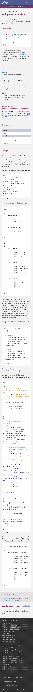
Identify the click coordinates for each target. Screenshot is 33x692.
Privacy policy (21, 690)
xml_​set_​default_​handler (9, 648)
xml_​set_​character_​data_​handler (12, 646)
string (7, 39)
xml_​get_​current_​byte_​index (10, 625)
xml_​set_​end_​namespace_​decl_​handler (13, 652)
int (6, 45)
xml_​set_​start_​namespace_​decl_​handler (14, 660)
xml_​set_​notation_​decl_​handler (11, 656)
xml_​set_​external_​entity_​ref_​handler (13, 654)
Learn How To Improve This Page (12, 598)
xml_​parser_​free (7, 666)
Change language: (13, 11)
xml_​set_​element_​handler (10, 650)
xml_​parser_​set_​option (9, 644)
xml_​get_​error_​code (8, 631)
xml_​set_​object (7, 668)
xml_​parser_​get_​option (9, 642)
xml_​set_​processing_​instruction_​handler (14, 658)
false (10, 45)
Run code (5, 199)
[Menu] (30, 2)
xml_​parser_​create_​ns (9, 639)
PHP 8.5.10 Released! (16, 7)
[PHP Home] (4, 2)
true (6, 115)
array (7, 41)
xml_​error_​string (7, 623)
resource (22, 141)
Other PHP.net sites (9, 690)
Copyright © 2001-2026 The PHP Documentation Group (12, 680)
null (18, 43)
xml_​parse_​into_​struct (9, 635)
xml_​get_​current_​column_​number (12, 627)
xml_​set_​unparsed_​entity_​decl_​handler (13, 662)
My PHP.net (6, 686)
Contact (14, 686)
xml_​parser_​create (8, 637)
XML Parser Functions (9, 620)
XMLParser (8, 37)
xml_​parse (6, 633)
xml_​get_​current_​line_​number (11, 629)
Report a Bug (15, 600)
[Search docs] (27, 2)
